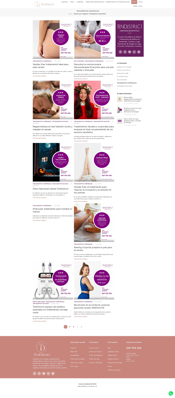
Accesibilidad (74, 355)
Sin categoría (79, 61)
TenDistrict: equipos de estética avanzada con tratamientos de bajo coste (50, 310)
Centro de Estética (123, 70)
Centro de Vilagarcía (96, 355)
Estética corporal (113, 359)
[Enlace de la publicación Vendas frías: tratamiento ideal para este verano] (53, 39)
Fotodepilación (122, 76)
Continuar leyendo (39, 76)
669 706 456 (133, 348)
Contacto (73, 348)
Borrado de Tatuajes (124, 67)
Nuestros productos (114, 370)
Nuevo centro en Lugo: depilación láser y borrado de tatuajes (132, 120)
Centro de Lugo (94, 359)
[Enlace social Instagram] (125, 52)
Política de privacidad (77, 359)
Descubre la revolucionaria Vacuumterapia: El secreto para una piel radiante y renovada (94, 67)
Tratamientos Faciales (60, 121)
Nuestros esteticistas (95, 363)
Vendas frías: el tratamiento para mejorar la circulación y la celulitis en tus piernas (92, 190)
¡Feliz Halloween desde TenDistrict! (51, 189)
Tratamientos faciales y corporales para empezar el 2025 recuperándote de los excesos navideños (94, 129)
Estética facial (112, 355)
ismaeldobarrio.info (92, 386)
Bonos (110, 366)
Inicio (70, 14)
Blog (109, 348)
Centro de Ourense (95, 352)
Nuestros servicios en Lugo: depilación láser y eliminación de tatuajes (133, 110)
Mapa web (73, 352)
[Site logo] (44, 4)
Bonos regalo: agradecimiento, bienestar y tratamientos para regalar (133, 99)
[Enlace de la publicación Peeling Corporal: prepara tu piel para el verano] (94, 222)
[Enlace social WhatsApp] (134, 52)
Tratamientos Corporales (42, 61)
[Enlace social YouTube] (129, 52)
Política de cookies (76, 363)
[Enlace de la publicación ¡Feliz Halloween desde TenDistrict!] (53, 162)
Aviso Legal (74, 366)
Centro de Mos (94, 348)
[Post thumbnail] (119, 100)
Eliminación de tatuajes (115, 363)
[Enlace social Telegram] (139, 52)
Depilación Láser (39, 302)
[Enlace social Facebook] (120, 52)
